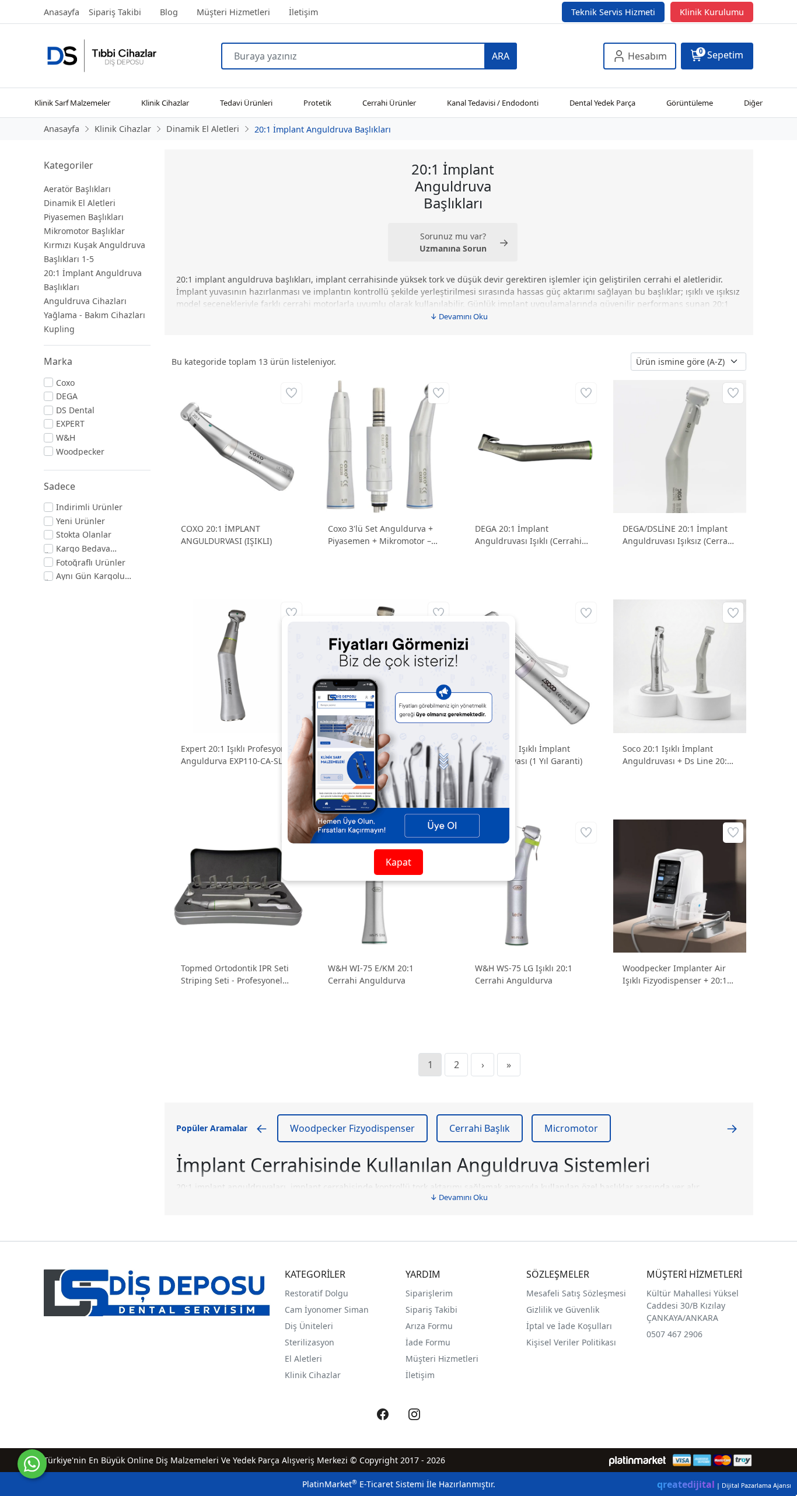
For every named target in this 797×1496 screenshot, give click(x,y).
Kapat (398, 862)
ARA (500, 56)
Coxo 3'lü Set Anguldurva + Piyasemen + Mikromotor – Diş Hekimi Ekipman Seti (380, 535)
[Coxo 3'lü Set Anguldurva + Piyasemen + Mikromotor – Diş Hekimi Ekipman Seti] (385, 445)
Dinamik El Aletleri (80, 202)
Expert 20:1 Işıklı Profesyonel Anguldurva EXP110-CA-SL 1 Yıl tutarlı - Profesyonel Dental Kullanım (237, 755)
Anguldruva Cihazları (85, 300)
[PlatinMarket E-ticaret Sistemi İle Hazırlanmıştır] (637, 1460)
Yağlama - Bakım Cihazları (94, 314)
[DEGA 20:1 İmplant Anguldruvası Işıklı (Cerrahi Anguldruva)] (532, 445)
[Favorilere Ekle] (291, 393)
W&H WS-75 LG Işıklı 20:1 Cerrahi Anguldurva (523, 974)
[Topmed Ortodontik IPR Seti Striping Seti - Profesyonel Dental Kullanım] (238, 884)
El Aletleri (303, 1358)
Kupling (59, 328)
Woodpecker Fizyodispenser (352, 1128)
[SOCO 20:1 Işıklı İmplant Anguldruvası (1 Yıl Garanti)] (532, 665)
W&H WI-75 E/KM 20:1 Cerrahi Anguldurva (371, 974)
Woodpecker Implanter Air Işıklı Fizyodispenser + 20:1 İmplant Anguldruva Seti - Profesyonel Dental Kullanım (678, 974)
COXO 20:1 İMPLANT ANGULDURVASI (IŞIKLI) (226, 534)
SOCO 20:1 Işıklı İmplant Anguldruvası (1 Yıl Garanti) (528, 754)
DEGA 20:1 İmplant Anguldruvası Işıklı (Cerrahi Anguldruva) (528, 535)
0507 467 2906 (674, 1334)
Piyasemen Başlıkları (84, 216)
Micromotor (571, 1128)
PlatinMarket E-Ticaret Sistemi (363, 1484)
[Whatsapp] (32, 1463)
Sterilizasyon (309, 1342)
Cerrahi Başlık (479, 1128)
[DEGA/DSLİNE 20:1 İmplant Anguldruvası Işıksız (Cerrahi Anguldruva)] (679, 445)
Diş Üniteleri (309, 1325)
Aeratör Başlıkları (77, 188)
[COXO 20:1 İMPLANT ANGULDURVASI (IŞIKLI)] (238, 445)
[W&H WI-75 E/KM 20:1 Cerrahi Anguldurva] (385, 884)
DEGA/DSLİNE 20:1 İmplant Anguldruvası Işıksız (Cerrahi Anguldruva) (679, 535)
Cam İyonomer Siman (327, 1309)
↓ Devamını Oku (459, 316)
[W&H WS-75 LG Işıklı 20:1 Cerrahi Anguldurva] (532, 884)
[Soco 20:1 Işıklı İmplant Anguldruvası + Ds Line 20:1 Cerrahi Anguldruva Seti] (679, 665)
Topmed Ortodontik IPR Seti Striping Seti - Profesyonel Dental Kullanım (235, 974)
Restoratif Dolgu (316, 1293)
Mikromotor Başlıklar (84, 230)
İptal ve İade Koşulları (569, 1325)
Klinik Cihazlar (313, 1374)
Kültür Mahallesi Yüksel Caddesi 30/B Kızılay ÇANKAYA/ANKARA (692, 1305)
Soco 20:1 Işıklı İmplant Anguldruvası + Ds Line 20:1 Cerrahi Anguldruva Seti (677, 755)
